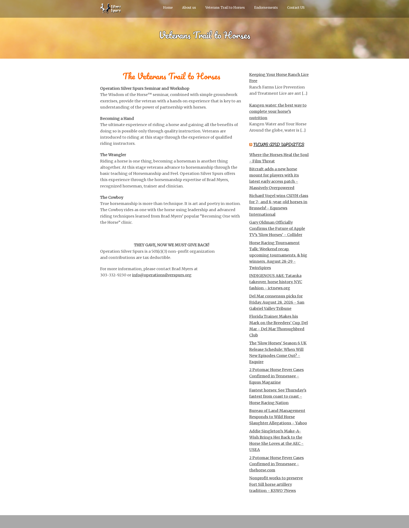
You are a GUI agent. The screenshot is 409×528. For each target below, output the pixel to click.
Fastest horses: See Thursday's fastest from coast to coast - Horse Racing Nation (277, 396)
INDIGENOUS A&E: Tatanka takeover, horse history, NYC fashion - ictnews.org (275, 282)
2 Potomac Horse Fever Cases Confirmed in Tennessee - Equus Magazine (276, 376)
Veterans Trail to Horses (225, 8)
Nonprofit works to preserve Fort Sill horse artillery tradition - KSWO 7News (276, 484)
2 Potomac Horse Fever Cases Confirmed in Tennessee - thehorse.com (276, 464)
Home (168, 8)
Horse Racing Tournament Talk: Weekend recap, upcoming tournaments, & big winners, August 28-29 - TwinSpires (278, 255)
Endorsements (266, 8)
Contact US (296, 8)
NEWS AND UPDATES (278, 144)
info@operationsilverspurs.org (162, 275)
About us (189, 8)
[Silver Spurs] (110, 10)
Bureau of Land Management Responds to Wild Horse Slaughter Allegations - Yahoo (278, 417)
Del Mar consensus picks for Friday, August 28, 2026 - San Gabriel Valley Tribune (276, 302)
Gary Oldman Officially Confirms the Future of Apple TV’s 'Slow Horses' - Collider (277, 228)
